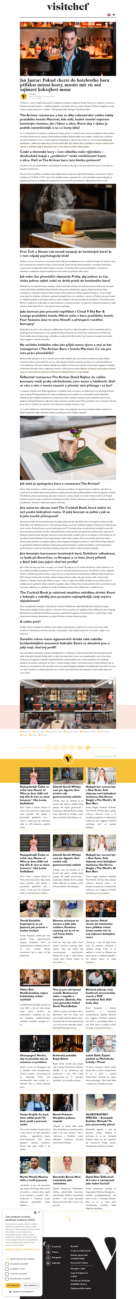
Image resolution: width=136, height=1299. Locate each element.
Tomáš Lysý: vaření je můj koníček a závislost (67, 1266)
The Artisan (104, 731)
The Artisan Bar (88, 731)
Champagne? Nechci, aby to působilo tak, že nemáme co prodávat (34, 1059)
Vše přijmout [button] (13, 1285)
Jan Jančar (26, 731)
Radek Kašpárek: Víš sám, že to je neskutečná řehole (65, 1225)
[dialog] (22, 1252)
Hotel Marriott (54, 731)
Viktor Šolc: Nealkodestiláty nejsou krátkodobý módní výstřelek (34, 994)
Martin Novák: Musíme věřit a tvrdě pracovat (34, 1178)
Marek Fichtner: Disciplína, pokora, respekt (64, 1118)
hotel (24, 735)
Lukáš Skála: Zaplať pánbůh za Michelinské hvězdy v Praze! (100, 1059)
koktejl (43, 735)
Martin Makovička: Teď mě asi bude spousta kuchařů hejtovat (99, 1225)
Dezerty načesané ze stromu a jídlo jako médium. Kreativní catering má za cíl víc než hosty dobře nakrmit (66, 929)
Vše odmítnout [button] (31, 1285)
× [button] (39, 1212)
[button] (113, 15)
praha (33, 735)
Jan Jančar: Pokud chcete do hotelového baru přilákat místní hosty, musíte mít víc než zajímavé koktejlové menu (100, 929)
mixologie (39, 731)
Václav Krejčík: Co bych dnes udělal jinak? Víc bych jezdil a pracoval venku (34, 1119)
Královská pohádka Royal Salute (64, 1057)
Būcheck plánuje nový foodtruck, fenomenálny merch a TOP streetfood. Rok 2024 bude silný (100, 996)
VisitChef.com (68, 6)
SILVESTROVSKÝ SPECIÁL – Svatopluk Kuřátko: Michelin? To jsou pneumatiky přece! (100, 1119)
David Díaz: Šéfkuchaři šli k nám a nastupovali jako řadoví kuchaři (100, 1180)
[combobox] (35, 1212)
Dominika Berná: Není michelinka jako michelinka (66, 1180)
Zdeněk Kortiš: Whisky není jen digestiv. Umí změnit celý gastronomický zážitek (67, 791)
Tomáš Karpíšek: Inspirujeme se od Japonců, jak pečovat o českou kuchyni (34, 925)
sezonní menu (71, 731)
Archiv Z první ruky (104, 757)
